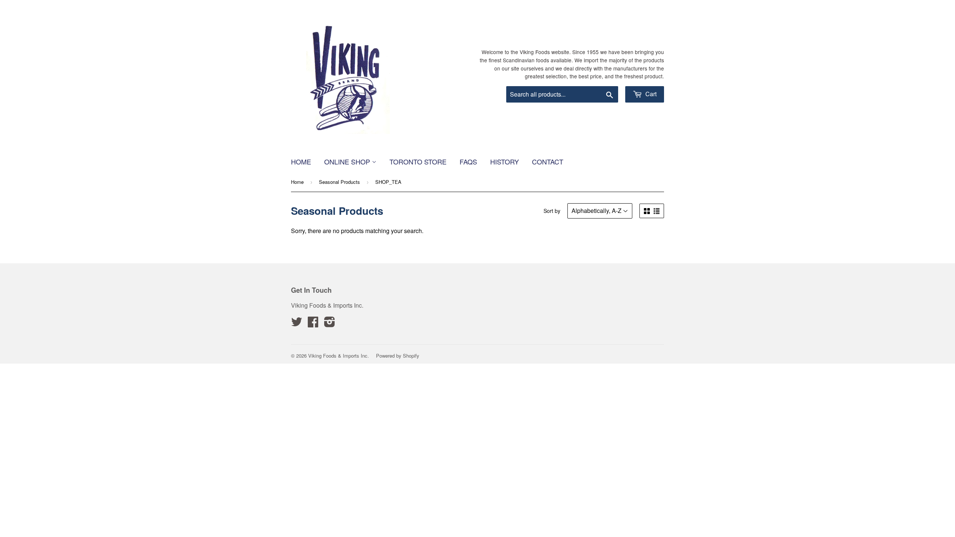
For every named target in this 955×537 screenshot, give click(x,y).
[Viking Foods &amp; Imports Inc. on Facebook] (313, 324)
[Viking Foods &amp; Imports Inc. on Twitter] (296, 324)
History (504, 161)
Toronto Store (418, 161)
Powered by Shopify (397, 355)
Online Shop (348, 161)
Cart (650, 94)
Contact (547, 161)
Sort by (552, 210)
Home (301, 161)
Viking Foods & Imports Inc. (338, 355)
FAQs (468, 161)
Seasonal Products (339, 181)
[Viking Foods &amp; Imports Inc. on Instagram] (329, 324)
